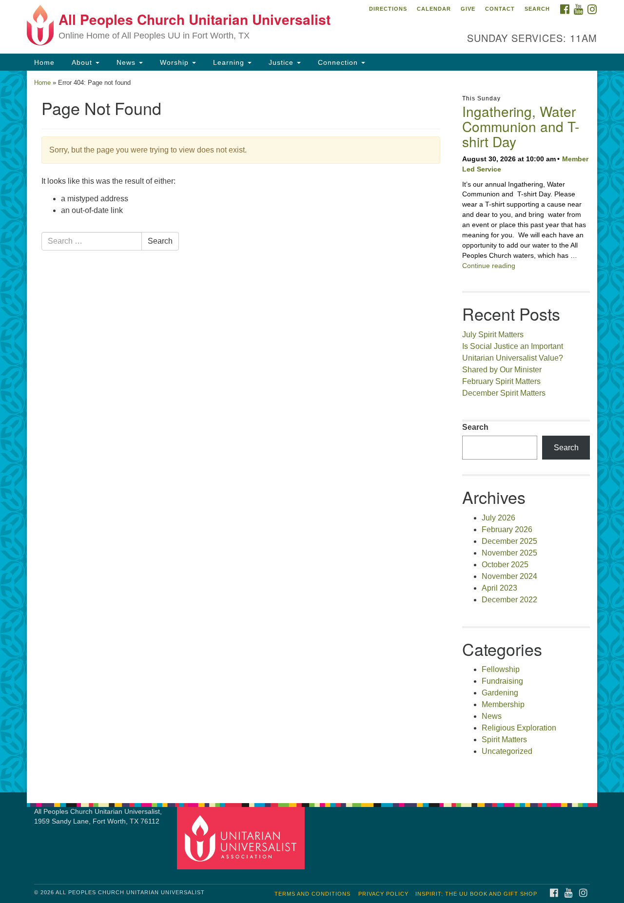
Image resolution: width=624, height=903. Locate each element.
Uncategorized (507, 751)
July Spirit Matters (493, 334)
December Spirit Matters (504, 393)
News (126, 62)
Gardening (500, 693)
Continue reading (488, 265)
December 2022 (509, 600)
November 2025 (509, 553)
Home (44, 62)
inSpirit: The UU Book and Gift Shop (476, 894)
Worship (174, 62)
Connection (337, 62)
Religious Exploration (519, 728)
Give (468, 9)
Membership (503, 704)
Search (537, 9)
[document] (312, 431)
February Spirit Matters (501, 381)
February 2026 (507, 529)
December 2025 (509, 541)
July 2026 (498, 518)
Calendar (434, 9)
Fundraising (502, 681)
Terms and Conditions (312, 894)
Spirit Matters (504, 739)
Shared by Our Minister (502, 369)
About (82, 62)
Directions (388, 9)
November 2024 (509, 576)
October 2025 (505, 564)
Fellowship (501, 669)
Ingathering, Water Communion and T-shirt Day (520, 126)
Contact (500, 9)
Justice (281, 62)
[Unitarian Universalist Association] (242, 837)
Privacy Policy (383, 894)
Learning (229, 62)
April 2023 (499, 588)
